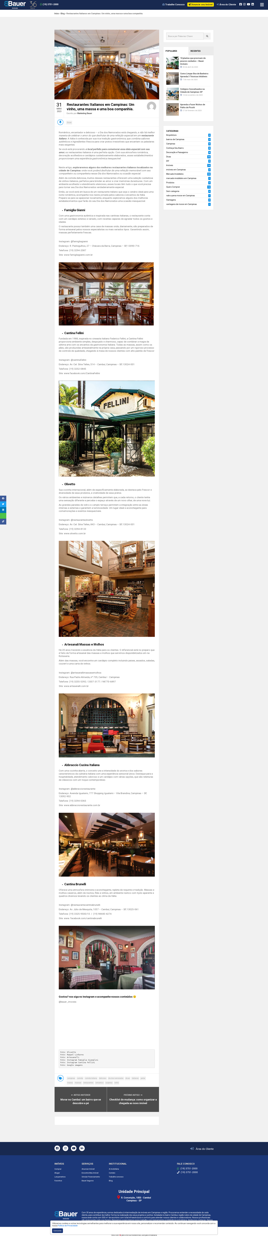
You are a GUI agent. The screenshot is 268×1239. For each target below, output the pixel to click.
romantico (99, 1083)
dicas (127, 1078)
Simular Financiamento (91, 1177)
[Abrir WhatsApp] (261, 1232)
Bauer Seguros (88, 1181)
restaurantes (88, 1083)
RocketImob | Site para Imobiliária (144, 1235)
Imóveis (169, 165)
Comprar (57, 1169)
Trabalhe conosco (116, 1177)
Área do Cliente (205, 1148)
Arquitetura (171, 135)
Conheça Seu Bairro (175, 148)
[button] (57, 4)
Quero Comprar (173, 187)
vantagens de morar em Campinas (181, 204)
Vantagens (171, 200)
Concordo (57, 1231)
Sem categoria (172, 191)
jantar (143, 1078)
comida (80, 1078)
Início (56, 13)
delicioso (102, 1078)
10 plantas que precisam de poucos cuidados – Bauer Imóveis (193, 61)
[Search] (207, 36)
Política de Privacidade (68, 1226)
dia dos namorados (115, 1078)
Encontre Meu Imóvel (90, 1173)
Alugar (57, 1173)
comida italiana (91, 1078)
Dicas (69, 122)
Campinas (170, 144)
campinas (71, 1078)
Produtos (170, 182)
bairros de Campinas (175, 139)
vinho (116, 1083)
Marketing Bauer (84, 113)
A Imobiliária (114, 1169)
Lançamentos (59, 1177)
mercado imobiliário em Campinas (181, 178)
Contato (112, 1173)
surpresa (109, 1083)
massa (70, 1083)
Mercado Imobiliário (175, 174)
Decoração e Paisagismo (177, 152)
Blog (63, 13)
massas (78, 1083)
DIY (167, 161)
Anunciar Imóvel (88, 1169)
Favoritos (58, 1181)
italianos (135, 1078)
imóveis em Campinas (176, 170)
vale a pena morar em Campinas (180, 195)
